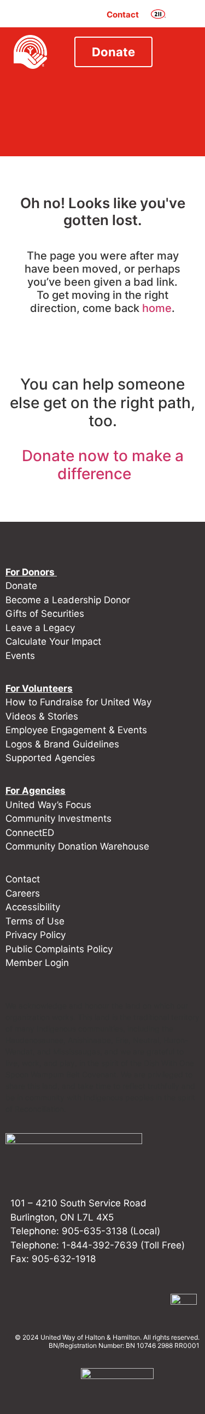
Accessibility (32, 907)
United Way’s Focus (48, 804)
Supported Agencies (51, 757)
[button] (182, 14)
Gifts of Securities (44, 613)
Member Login (37, 962)
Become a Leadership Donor (67, 599)
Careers (22, 893)
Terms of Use (35, 921)
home (157, 308)
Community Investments (58, 818)
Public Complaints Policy (59, 949)
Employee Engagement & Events (76, 729)
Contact (123, 14)
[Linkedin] (110, 1301)
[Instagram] (87, 1301)
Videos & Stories (41, 716)
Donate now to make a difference (103, 465)
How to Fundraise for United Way (78, 702)
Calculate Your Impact (53, 641)
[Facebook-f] (64, 1301)
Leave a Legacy (40, 627)
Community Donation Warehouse (77, 846)
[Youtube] (156, 1301)
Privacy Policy (35, 934)
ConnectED (29, 832)
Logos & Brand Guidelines (62, 744)
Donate (21, 585)
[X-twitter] (133, 1301)
